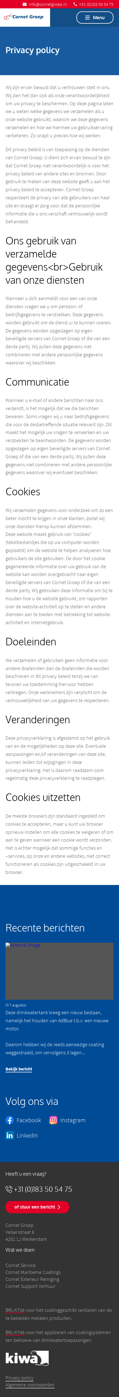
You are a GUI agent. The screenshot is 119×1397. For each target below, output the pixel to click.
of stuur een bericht (34, 1207)
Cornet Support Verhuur (30, 1286)
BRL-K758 (15, 1310)
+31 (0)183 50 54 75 (43, 1189)
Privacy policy (19, 1377)
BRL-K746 (15, 1332)
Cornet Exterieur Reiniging (32, 1279)
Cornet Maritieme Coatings (33, 1272)
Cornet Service (21, 1265)
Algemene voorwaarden (30, 1384)
